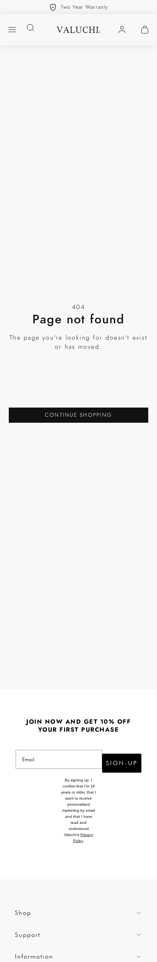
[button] (12, 29)
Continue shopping (78, 415)
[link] (122, 29)
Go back (78, 377)
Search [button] (78, 396)
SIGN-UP (122, 763)
